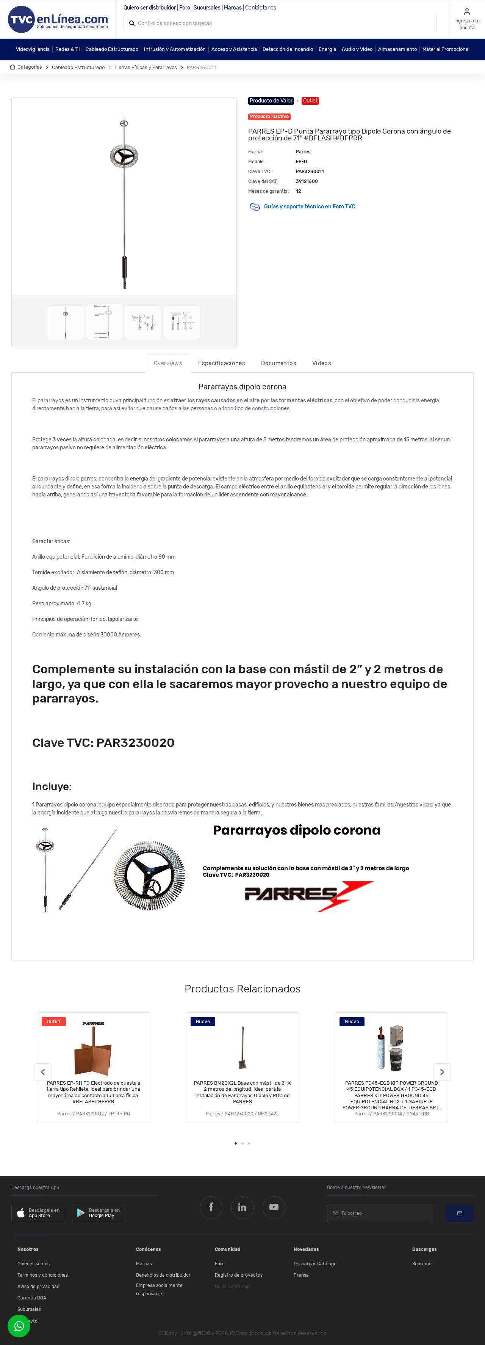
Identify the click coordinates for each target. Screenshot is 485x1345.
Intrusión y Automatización (175, 49)
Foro (184, 8)
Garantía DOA (31, 1298)
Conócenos (148, 1249)
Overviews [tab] (168, 363)
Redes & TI (67, 49)
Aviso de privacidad (38, 1286)
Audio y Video (357, 49)
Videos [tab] (321, 363)
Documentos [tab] (278, 363)
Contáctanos (260, 8)
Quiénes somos (33, 1263)
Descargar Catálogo (315, 1263)
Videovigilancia (33, 49)
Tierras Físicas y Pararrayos (145, 67)
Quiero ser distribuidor (150, 8)
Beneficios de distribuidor (163, 1275)
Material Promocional (445, 49)
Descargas (424, 1249)
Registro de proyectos (239, 1275)
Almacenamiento (397, 49)
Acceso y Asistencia (234, 49)
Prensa (301, 1275)
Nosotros (28, 1249)
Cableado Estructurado (112, 49)
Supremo (422, 1263)
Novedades (306, 1249)
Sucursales (207, 8)
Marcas (233, 8)
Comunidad (228, 1249)
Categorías (29, 67)
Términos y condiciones (42, 1275)
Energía (327, 49)
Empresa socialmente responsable (159, 1289)
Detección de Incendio (288, 49)
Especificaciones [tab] (221, 363)
